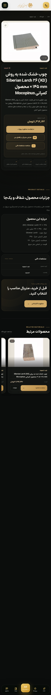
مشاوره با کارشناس (35, 304)
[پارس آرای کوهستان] (25, 5)
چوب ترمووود (33, 17)
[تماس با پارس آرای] (46, 5)
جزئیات (15, 388)
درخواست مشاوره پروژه (25, 129)
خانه (48, 17)
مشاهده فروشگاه (6, 332)
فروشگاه (42, 17)
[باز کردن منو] (5, 5)
